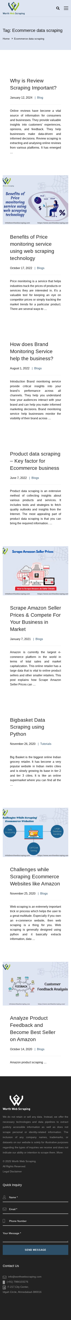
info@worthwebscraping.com (25, 1276)
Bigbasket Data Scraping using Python (27, 727)
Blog (40, 97)
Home (6, 38)
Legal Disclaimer (12, 1171)
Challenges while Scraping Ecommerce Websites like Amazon (35, 877)
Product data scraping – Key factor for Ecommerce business (35, 461)
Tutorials (45, 743)
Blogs (40, 268)
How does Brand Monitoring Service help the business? (31, 351)
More (60, 1152)
